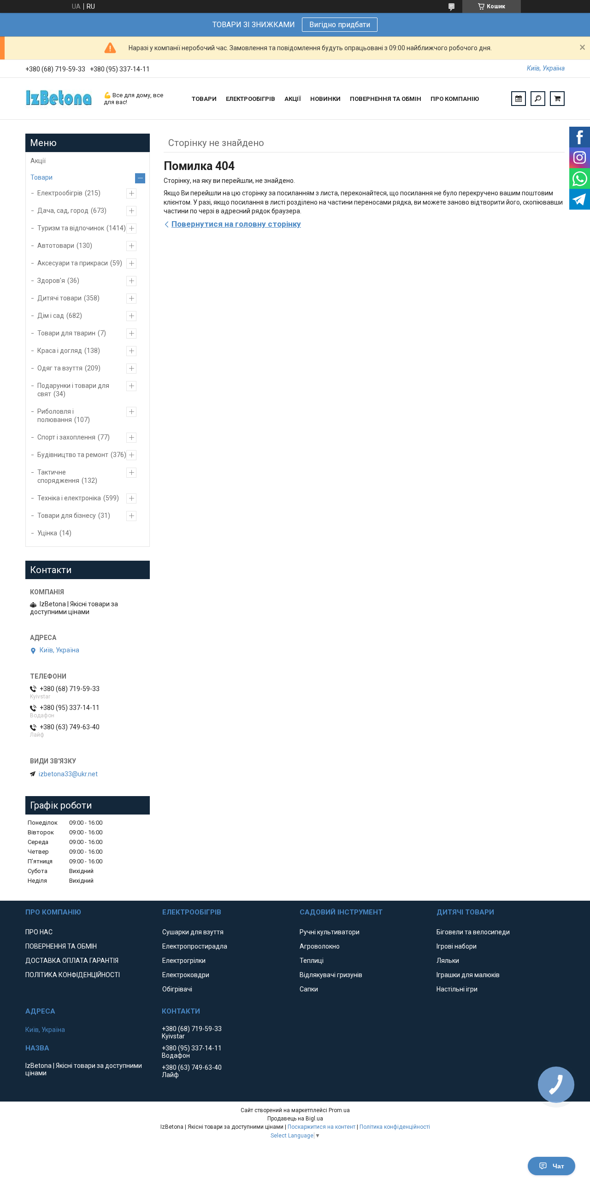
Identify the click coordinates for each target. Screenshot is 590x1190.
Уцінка (47, 533)
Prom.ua (339, 1110)
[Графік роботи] (518, 98)
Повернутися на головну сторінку (236, 224)
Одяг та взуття (60, 368)
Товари (41, 177)
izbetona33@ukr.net (68, 774)
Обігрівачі (177, 989)
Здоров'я (51, 280)
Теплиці (312, 960)
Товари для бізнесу (66, 515)
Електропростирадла (194, 946)
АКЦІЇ (292, 98)
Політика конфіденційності (395, 1127)
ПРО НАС (39, 932)
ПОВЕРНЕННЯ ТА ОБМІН (385, 98)
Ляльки (448, 960)
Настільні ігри (457, 989)
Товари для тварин (66, 333)
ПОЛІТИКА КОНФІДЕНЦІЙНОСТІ (72, 975)
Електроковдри (185, 975)
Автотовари (55, 245)
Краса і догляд (59, 350)
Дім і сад (50, 315)
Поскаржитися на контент (321, 1127)
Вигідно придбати (339, 24)
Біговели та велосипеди (473, 932)
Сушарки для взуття (193, 932)
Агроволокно (320, 946)
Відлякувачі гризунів (331, 975)
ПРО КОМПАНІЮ (455, 98)
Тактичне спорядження (58, 476)
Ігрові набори (457, 946)
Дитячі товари (59, 298)
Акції (38, 160)
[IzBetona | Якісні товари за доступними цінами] (59, 98)
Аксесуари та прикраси (72, 263)
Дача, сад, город (62, 210)
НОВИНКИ (325, 98)
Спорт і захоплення (66, 437)
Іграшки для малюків (468, 975)
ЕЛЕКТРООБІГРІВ (250, 98)
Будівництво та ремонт (72, 454)
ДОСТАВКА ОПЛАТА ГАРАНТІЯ (71, 960)
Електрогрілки (184, 960)
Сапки (309, 989)
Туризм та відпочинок (70, 228)
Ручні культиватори (330, 932)
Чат (558, 1166)
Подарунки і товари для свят (73, 390)
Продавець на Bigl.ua (295, 1118)
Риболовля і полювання (55, 415)
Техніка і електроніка (69, 498)
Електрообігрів (60, 193)
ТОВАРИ (204, 98)
